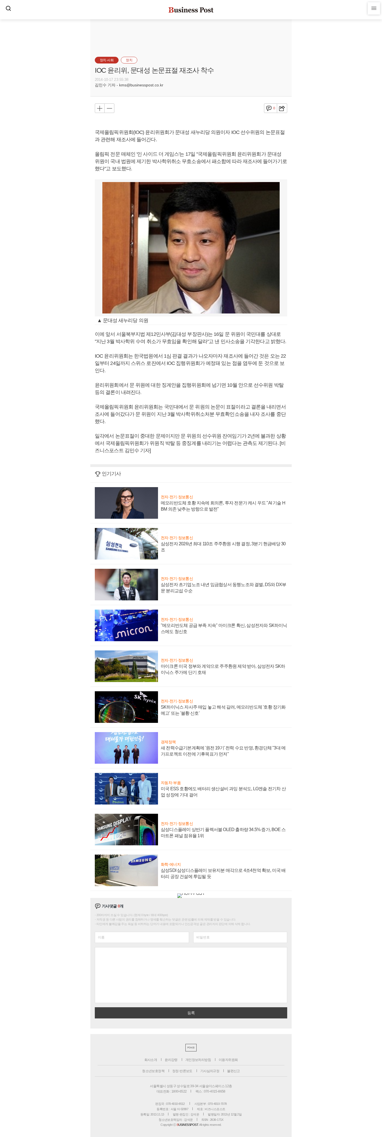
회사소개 (150, 1060)
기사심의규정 (209, 1071)
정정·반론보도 (182, 1071)
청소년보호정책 (153, 1071)
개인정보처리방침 (198, 1060)
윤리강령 (171, 1060)
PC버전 (190, 1047)
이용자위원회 (228, 1060)
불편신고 (233, 1071)
